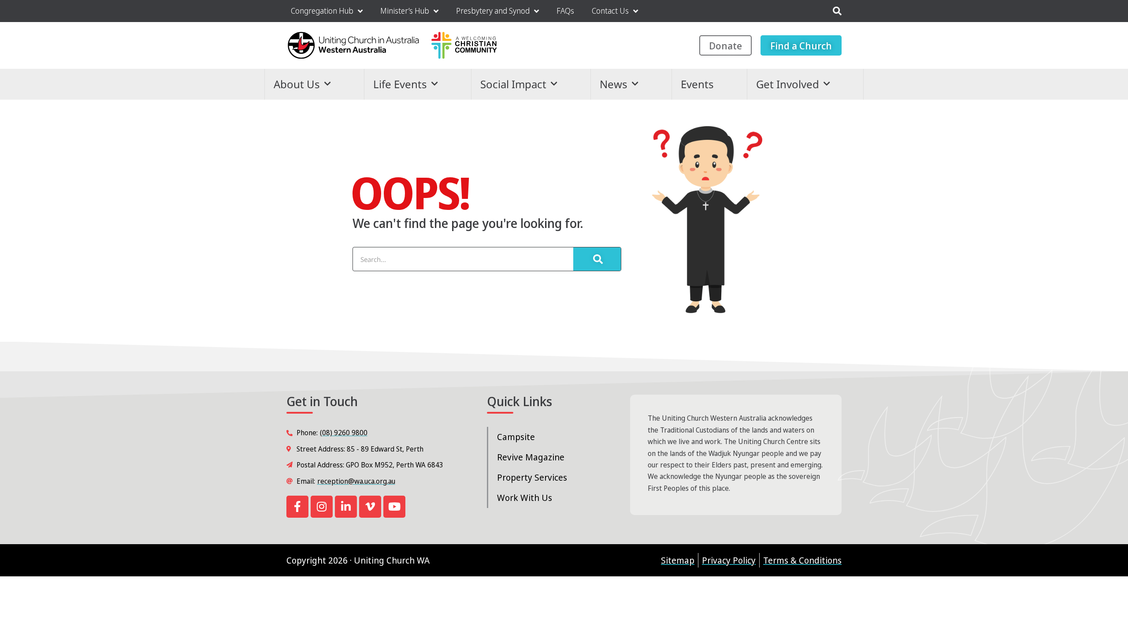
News (613, 84)
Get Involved (787, 84)
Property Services (532, 477)
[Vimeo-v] (370, 507)
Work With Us (524, 498)
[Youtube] (394, 507)
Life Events (400, 84)
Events (697, 84)
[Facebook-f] (297, 507)
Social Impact (513, 84)
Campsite (516, 437)
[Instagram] (322, 507)
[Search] (597, 259)
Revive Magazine (530, 457)
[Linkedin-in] (346, 507)
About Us (297, 84)
